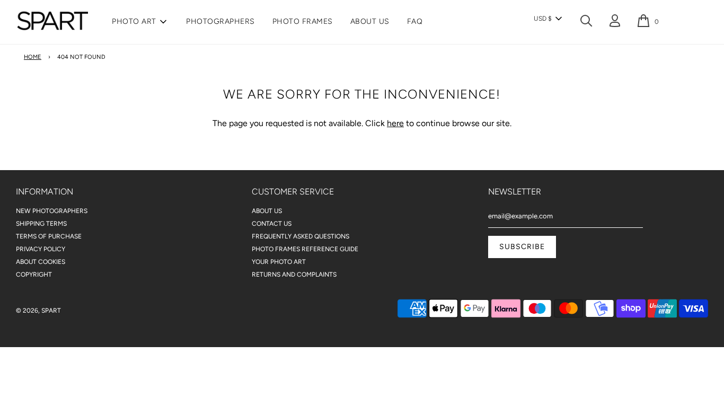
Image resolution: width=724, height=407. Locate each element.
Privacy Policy (40, 249)
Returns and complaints (294, 274)
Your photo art (279, 262)
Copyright (34, 274)
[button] (547, 18)
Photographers (220, 21)
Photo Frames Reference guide (305, 249)
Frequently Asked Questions (300, 236)
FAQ (415, 21)
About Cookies (40, 262)
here (395, 123)
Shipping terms (41, 223)
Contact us (272, 223)
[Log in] (614, 22)
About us (370, 21)
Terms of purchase (49, 236)
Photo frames (302, 21)
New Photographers (51, 211)
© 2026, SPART (38, 310)
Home (32, 57)
